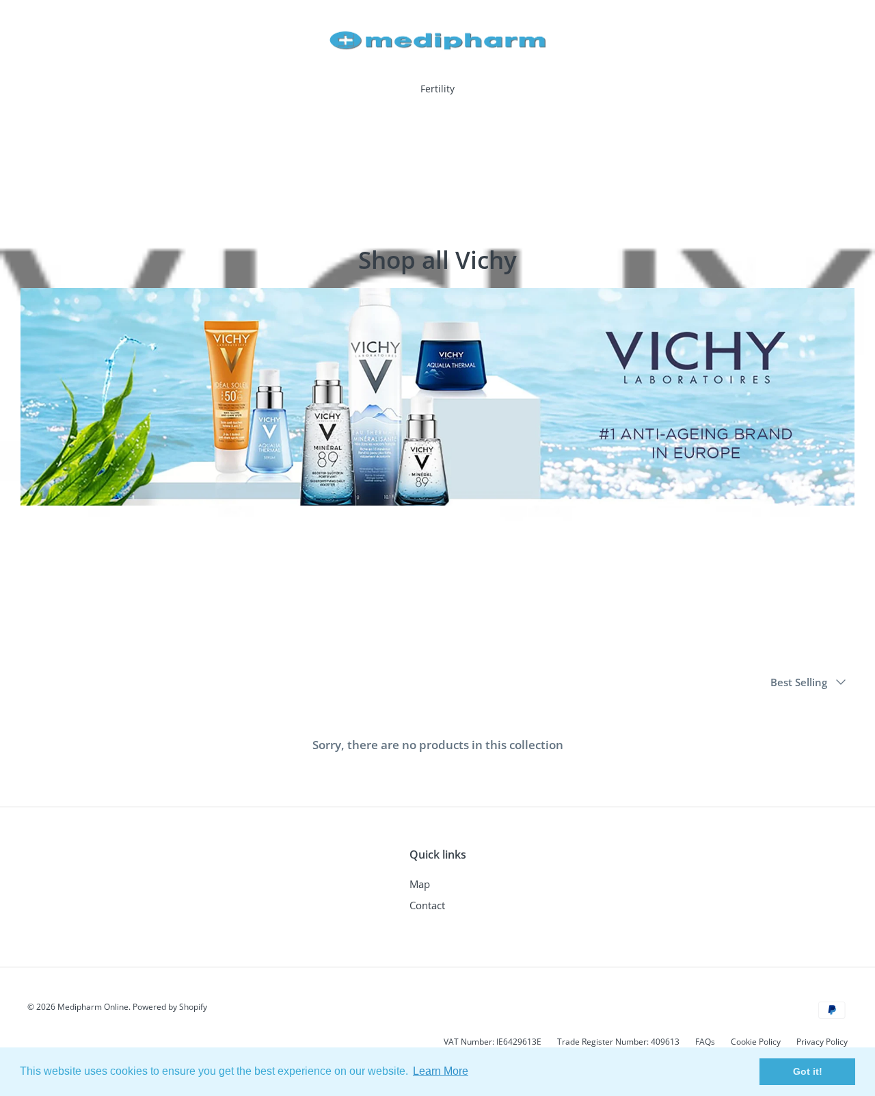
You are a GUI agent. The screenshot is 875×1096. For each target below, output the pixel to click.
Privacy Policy (822, 1041)
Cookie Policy (756, 1041)
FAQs (705, 1041)
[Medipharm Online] (438, 40)
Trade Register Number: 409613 (618, 1041)
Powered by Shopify (170, 1007)
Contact (427, 905)
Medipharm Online (93, 1007)
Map (419, 884)
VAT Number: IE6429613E (492, 1041)
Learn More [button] (440, 1071)
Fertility (437, 88)
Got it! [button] (807, 1071)
